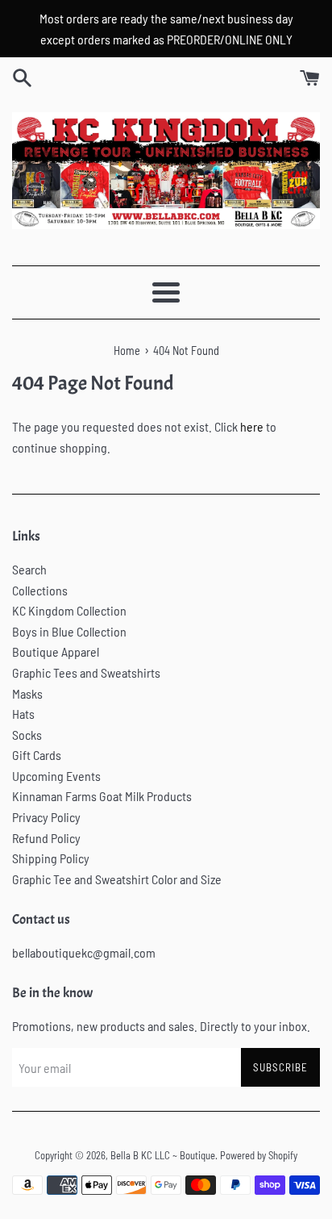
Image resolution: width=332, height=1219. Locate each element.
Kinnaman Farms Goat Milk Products (102, 796)
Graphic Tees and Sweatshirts (86, 672)
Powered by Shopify (258, 1155)
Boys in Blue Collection (69, 631)
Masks (27, 693)
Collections (40, 590)
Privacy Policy (46, 816)
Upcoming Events (56, 775)
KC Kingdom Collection (69, 610)
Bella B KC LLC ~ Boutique (162, 1155)
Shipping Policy (50, 858)
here (252, 426)
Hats (23, 713)
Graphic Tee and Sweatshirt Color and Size (117, 879)
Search (29, 569)
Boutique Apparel (55, 651)
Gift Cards (36, 754)
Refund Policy (46, 837)
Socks (27, 734)
